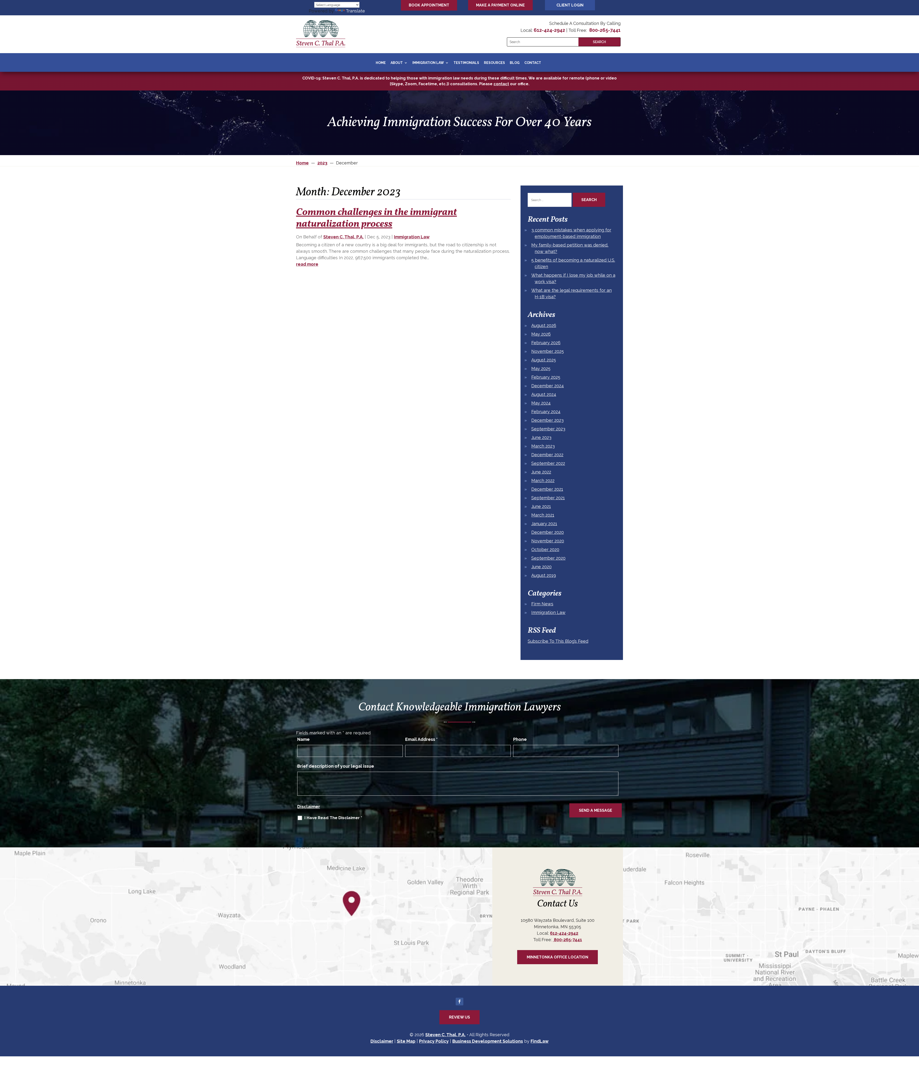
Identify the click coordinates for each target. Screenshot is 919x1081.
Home (381, 63)
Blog (515, 63)
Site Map (406, 1041)
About (397, 63)
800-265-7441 (604, 30)
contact (501, 84)
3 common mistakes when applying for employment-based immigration (571, 233)
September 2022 (548, 463)
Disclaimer (308, 806)
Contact (532, 63)
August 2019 (543, 575)
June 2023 (541, 437)
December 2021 (547, 489)
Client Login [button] (569, 5)
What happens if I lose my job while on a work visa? (573, 278)
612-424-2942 (549, 30)
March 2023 (543, 446)
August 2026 (543, 325)
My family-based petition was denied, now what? (569, 248)
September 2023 (548, 428)
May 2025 (540, 368)
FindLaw (540, 1041)
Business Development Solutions (487, 1041)
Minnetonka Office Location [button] (557, 957)
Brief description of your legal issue (335, 766)
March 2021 (542, 515)
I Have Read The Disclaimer (333, 818)
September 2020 (548, 558)
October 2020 (545, 549)
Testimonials (466, 63)
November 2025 (547, 351)
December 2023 (547, 420)
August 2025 (543, 359)
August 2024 (543, 394)
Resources (494, 63)
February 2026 (545, 342)
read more (307, 264)
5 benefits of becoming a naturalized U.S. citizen (573, 263)
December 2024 (547, 385)
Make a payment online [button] (500, 5)
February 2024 (545, 411)
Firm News (542, 603)
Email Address (421, 739)
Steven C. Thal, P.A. (343, 236)
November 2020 (547, 540)
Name (303, 739)
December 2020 (547, 532)
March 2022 (543, 480)
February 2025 (545, 377)
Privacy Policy (434, 1041)
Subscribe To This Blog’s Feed (558, 641)
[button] (914, 1046)
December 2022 (547, 454)
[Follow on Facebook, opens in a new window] (459, 1001)
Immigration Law (428, 63)
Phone (520, 739)
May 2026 (541, 334)
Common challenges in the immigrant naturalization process (376, 218)
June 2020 (541, 566)
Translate (355, 10)
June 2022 (541, 471)
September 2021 (548, 497)
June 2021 (541, 506)
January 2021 (544, 523)
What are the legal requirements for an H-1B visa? (571, 293)
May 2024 (541, 402)
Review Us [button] (459, 1017)
